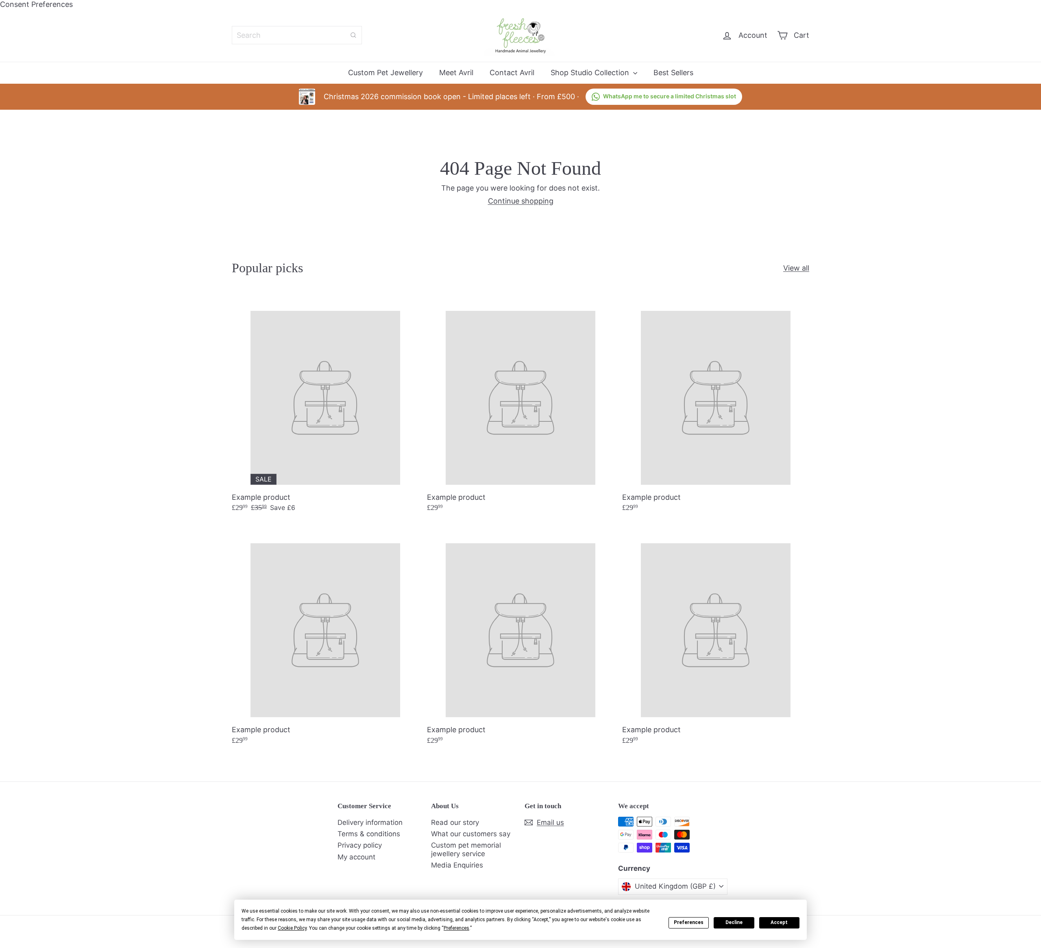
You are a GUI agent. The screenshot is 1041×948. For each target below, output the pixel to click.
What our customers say (470, 834)
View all (796, 268)
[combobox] (297, 35)
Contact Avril (512, 72)
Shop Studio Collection (591, 72)
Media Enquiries (457, 865)
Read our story (455, 822)
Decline (734, 922)
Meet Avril (456, 72)
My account (356, 857)
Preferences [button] (456, 928)
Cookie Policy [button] (292, 928)
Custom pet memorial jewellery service (466, 849)
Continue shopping (520, 201)
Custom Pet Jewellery (385, 72)
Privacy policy (360, 845)
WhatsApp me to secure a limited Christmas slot (669, 96)
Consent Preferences (36, 4)
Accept (779, 922)
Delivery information (370, 822)
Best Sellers (673, 72)
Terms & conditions (369, 834)
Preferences (688, 922)
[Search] (353, 35)
